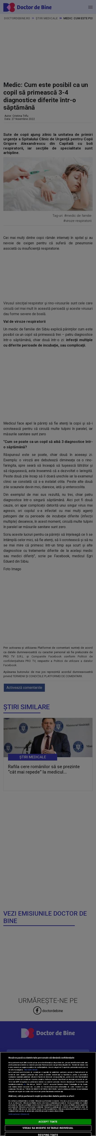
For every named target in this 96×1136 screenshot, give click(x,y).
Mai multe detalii (30, 1070)
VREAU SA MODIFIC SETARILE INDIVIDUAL (48, 1128)
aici (24, 1084)
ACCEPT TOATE (48, 1121)
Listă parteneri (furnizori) (18, 1114)
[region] (48, 1094)
